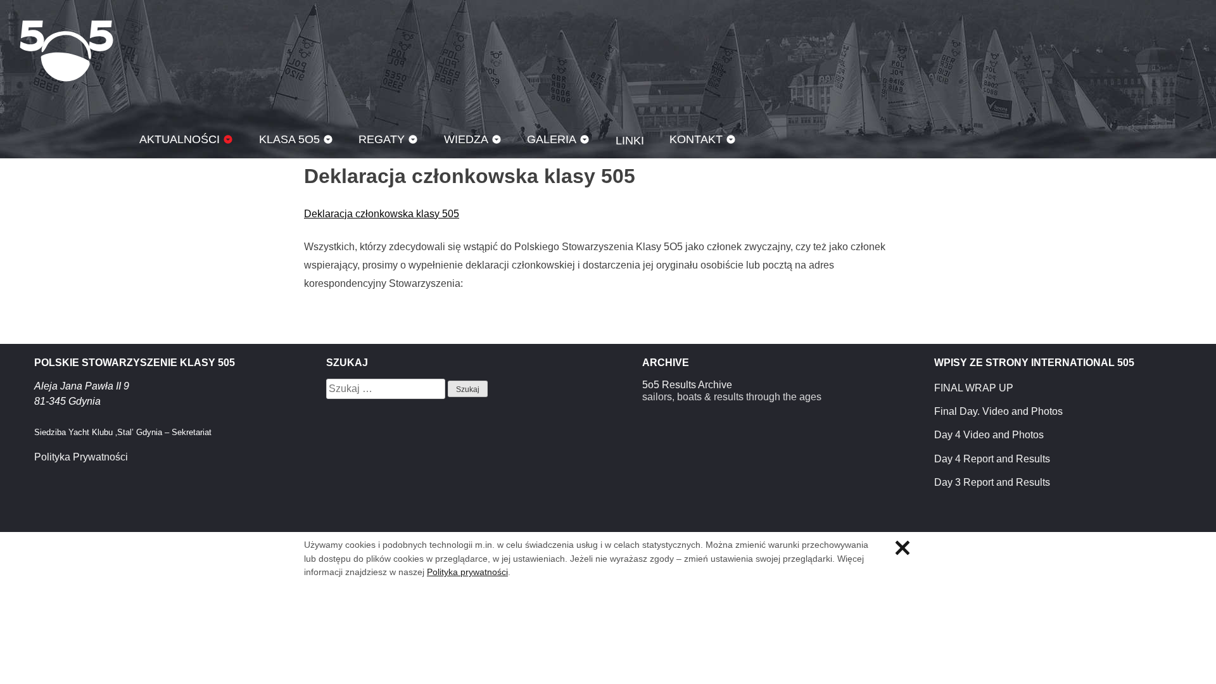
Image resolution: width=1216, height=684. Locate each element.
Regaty (381, 139)
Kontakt (696, 139)
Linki (630, 140)
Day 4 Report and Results (992, 458)
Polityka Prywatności (81, 457)
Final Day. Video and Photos (998, 411)
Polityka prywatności (467, 572)
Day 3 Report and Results (992, 482)
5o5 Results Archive (687, 384)
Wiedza (466, 139)
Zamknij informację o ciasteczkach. (902, 547)
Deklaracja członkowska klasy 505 (381, 213)
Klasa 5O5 (67, 51)
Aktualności (179, 139)
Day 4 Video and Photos (989, 434)
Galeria (551, 139)
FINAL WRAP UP (973, 388)
